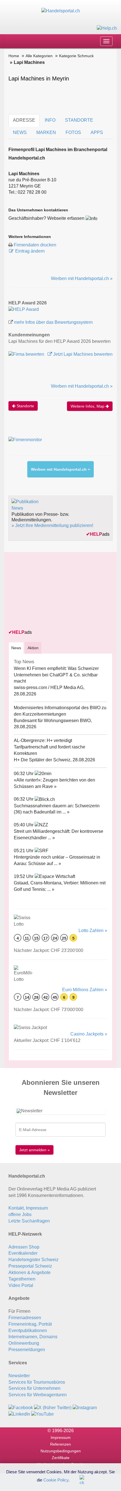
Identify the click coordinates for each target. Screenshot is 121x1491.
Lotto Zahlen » (93, 930)
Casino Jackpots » (88, 1034)
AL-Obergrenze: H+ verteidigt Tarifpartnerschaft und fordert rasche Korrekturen (49, 747)
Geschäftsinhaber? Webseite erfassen (46, 218)
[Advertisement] (50, 591)
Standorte (24, 406)
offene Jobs (20, 1214)
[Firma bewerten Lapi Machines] (26, 354)
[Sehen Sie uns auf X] (52, 1407)
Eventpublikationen (27, 1330)
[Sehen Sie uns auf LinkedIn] (19, 1414)
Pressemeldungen (26, 1349)
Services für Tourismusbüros (36, 1382)
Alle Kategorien (39, 56)
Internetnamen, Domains (32, 1336)
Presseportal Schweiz (30, 1266)
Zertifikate (61, 1457)
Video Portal (20, 1285)
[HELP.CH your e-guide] (107, 28)
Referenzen (60, 1444)
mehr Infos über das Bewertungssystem (53, 322)
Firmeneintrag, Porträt (30, 1324)
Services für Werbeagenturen (37, 1394)
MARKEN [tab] (46, 132)
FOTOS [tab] (73, 132)
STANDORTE (79, 120)
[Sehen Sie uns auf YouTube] (42, 1414)
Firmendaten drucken (35, 244)
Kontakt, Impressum (28, 1208)
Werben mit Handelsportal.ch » (82, 278)
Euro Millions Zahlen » (84, 989)
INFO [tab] (50, 120)
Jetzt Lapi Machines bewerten (82, 354)
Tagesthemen (21, 1279)
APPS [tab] (97, 132)
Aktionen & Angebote (29, 1272)
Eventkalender (22, 1253)
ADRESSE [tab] (24, 120)
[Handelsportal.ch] (60, 10)
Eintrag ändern (30, 251)
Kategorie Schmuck (76, 56)
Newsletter (19, 1375)
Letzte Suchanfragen (29, 1221)
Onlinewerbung (23, 1343)
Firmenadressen (24, 1317)
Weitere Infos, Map (88, 406)
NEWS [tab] (20, 132)
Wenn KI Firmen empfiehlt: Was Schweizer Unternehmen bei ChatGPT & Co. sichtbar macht (56, 675)
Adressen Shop (23, 1247)
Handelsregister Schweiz (33, 1259)
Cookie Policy (55, 1479)
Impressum (61, 1437)
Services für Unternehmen (34, 1388)
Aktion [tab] (33, 648)
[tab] (16, 647)
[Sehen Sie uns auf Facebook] (20, 1407)
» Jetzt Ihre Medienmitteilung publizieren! (52, 525)
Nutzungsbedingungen (61, 1451)
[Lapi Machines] (23, 309)
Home (13, 56)
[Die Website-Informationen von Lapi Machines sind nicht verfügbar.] (91, 218)
